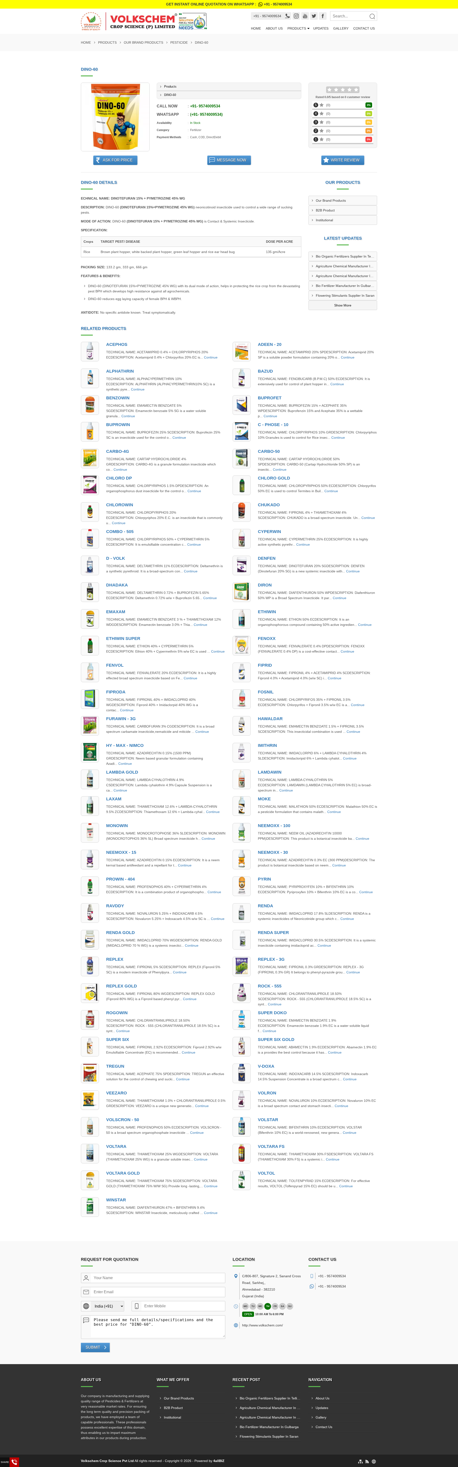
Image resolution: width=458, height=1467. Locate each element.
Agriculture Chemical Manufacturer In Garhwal (346, 276)
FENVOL (115, 665)
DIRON (265, 585)
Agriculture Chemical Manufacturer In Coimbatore (346, 266)
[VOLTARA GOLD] (90, 1180)
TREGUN (115, 1066)
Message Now (231, 160)
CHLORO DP (119, 478)
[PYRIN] (241, 886)
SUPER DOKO (272, 1012)
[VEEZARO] (90, 1100)
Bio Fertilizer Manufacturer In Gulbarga (345, 286)
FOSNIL (266, 692)
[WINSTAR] (90, 1207)
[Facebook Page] (323, 16)
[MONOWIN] (90, 832)
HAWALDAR (270, 718)
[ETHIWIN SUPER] (90, 645)
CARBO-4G (117, 451)
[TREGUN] (90, 1073)
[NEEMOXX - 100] (241, 832)
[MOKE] (241, 806)
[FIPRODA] (90, 699)
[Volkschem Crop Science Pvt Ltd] (158, 21)
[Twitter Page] (314, 16)
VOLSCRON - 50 (122, 1119)
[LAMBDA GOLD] (90, 779)
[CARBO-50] (241, 458)
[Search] (372, 16)
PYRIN (264, 879)
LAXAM (113, 799)
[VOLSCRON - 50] (90, 1126)
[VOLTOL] (241, 1180)
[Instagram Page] (296, 16)
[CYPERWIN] (241, 538)
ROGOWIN (117, 1012)
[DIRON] (241, 592)
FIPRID (265, 665)
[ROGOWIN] (90, 1019)
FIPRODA (115, 692)
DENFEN (267, 558)
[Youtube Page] (305, 16)
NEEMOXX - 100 (274, 825)
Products (296, 28)
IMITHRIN (267, 745)
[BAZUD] (241, 378)
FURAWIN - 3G (121, 718)
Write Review (345, 160)
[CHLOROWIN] (90, 512)
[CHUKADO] (241, 512)
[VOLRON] (241, 1100)
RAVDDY (115, 905)
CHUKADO (269, 504)
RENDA (265, 905)
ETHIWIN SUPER (123, 638)
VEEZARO (116, 1093)
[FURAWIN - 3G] (90, 725)
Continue (211, 357)
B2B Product (325, 210)
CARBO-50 (269, 451)
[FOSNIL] (241, 699)
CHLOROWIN (119, 504)
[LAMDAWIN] (241, 779)
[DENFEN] (241, 565)
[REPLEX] (90, 966)
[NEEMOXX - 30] (241, 859)
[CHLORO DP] (90, 485)
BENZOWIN (118, 398)
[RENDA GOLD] (90, 939)
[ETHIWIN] (241, 618)
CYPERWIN (269, 531)
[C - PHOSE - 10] (241, 431)
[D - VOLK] (90, 565)
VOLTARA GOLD (123, 1173)
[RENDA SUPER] (241, 939)
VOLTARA (116, 1146)
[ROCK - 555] (241, 993)
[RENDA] (241, 913)
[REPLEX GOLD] (90, 993)
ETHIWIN (267, 611)
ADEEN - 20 (269, 344)
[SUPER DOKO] (241, 1019)
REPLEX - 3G (271, 959)
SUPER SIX (117, 1039)
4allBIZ (218, 1461)
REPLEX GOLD (121, 986)
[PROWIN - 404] (90, 886)
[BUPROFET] (241, 405)
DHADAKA (117, 585)
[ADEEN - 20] (241, 351)
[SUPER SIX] (90, 1046)
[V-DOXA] (241, 1073)
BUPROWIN (118, 424)
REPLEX (114, 959)
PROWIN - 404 (120, 879)
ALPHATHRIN (120, 371)
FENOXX (267, 638)
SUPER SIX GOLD (276, 1039)
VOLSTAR (268, 1119)
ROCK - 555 (269, 986)
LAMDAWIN (269, 772)
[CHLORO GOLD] (241, 485)
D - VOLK (115, 558)
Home (256, 28)
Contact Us (364, 28)
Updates (320, 28)
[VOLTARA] (90, 1153)
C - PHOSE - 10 (273, 424)
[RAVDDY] (90, 913)
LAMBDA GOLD (122, 772)
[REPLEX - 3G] (241, 966)
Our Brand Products (143, 42)
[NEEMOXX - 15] (90, 859)
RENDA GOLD (120, 932)
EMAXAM (115, 611)
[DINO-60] (115, 117)
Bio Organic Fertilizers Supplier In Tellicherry (346, 256)
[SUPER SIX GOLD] (241, 1046)
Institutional (324, 220)
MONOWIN (117, 825)
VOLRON (267, 1093)
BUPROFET (269, 398)
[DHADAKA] (90, 592)
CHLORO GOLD (274, 478)
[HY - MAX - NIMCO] (90, 752)
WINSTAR (116, 1200)
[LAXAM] (90, 806)
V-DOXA (266, 1066)
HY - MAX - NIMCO (125, 745)
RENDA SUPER (273, 932)
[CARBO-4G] (90, 458)
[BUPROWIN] (90, 431)
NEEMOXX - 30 (273, 852)
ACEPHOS (116, 344)
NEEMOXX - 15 (121, 852)
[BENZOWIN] (90, 405)
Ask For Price (118, 160)
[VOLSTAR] (241, 1126)
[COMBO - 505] (90, 538)
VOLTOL (266, 1173)
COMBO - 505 (120, 531)
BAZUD (265, 371)
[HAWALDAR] (241, 725)
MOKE (264, 799)
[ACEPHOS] (90, 351)
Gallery (341, 28)
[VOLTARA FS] (241, 1153)
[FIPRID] (241, 672)
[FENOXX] (241, 645)
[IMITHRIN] (241, 752)
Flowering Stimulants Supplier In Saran (345, 295)
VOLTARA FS (271, 1146)
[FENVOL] (90, 672)
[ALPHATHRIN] (90, 378)
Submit (93, 1347)
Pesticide (179, 42)
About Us (274, 28)
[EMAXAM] (90, 618)
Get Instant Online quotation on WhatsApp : (229, 4)
